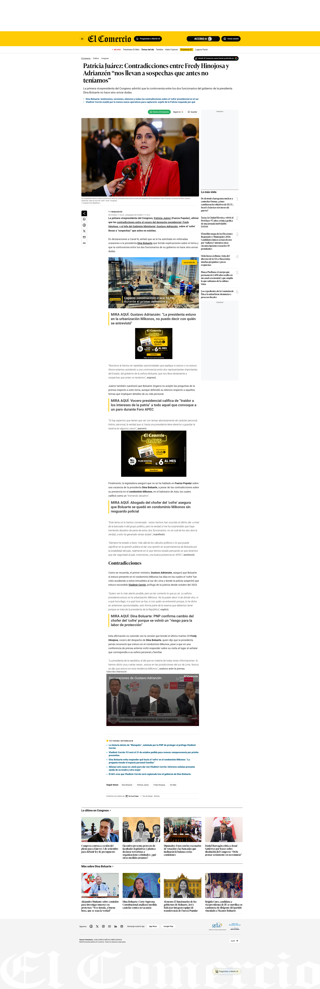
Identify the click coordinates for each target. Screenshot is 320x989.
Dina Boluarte (127, 785)
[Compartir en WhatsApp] (84, 219)
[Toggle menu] (82, 39)
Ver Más (173, 785)
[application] (152, 700)
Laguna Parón (201, 49)
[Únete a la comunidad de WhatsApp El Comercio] (159, 112)
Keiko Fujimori (171, 49)
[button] (152, 699)
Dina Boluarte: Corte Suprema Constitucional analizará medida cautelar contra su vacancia (140, 904)
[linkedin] (115, 926)
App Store (153, 926)
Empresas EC (186, 49)
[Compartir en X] (84, 231)
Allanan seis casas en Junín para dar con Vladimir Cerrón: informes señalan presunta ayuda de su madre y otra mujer (152, 768)
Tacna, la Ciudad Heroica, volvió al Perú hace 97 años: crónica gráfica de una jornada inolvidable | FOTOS (217, 222)
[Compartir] (84, 213)
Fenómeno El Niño (131, 49)
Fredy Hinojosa (159, 785)
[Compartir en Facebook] (84, 225)
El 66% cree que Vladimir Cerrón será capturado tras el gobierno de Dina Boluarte (150, 774)
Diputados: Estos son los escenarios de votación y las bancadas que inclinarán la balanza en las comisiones (182, 850)
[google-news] (121, 926)
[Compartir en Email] (84, 237)
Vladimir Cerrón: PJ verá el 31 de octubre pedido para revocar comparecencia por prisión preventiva (153, 754)
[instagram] (103, 926)
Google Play (168, 926)
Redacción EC (117, 212)
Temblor (159, 49)
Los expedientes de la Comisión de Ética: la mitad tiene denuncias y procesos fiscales (217, 294)
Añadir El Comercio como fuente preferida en (216, 58)
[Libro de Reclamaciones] (235, 926)
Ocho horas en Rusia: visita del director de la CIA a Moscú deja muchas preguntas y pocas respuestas (215, 260)
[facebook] (91, 926)
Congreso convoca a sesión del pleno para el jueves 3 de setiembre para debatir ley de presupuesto (99, 848)
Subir (233, 941)
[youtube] (109, 926)
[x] (97, 926)
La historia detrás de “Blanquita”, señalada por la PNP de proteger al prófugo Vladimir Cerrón (152, 746)
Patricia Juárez (143, 785)
